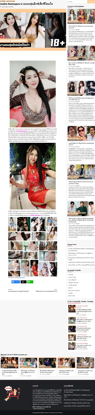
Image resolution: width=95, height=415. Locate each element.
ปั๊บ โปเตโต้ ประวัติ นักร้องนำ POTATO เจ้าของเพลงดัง (81, 258)
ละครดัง (79, 139)
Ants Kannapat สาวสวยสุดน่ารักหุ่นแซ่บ (18, 290)
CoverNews (52, 412)
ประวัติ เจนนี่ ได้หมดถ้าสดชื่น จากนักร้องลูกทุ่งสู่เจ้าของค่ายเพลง (81, 249)
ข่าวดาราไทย (71, 22)
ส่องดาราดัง (71, 295)
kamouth (10, 7)
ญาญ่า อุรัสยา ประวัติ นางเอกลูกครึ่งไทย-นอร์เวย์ (81, 265)
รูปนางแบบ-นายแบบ (11, 1)
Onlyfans (70, 274)
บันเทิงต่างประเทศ (73, 282)
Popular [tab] (83, 301)
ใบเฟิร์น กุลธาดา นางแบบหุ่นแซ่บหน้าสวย (46, 290)
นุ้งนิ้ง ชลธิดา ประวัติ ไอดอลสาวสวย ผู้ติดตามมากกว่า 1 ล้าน (80, 254)
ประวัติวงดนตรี (78, 57)
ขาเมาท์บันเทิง (78, 22)
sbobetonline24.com (39, 408)
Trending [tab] (90, 301)
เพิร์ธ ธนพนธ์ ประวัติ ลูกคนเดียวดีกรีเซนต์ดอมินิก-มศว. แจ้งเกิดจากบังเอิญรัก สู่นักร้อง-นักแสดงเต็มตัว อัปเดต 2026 (81, 220)
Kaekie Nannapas (20, 277)
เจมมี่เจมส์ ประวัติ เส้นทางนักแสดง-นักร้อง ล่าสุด (81, 262)
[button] (12, 224)
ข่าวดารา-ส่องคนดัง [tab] (74, 301)
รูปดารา (84, 57)
